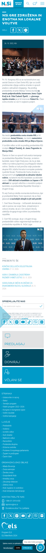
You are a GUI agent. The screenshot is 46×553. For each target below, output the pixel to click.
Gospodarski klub (9, 475)
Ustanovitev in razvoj (11, 397)
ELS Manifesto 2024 (9, 535)
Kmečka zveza (8, 478)
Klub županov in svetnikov (13, 487)
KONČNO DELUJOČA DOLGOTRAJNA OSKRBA (17, 267)
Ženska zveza (8, 472)
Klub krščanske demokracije (14, 491)
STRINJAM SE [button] (27, 548)
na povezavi (25, 318)
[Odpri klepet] (40, 547)
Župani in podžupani (11, 453)
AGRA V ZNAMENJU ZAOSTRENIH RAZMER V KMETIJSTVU (17, 276)
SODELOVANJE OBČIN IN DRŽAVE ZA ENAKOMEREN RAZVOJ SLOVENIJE (19, 286)
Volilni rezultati (8, 412)
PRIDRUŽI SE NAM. (18, 3)
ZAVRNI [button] (18, 548)
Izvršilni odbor (8, 431)
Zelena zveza (8, 484)
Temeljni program (9, 403)
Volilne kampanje (9, 416)
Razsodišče (7, 441)
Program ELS (7, 532)
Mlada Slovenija (9, 466)
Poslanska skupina (10, 444)
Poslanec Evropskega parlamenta (16, 450)
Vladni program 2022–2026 (13, 406)
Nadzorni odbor (9, 438)
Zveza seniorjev (9, 469)
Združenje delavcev (10, 481)
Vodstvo (6, 428)
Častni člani (7, 456)
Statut (5, 400)
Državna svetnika (9, 447)
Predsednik (7, 425)
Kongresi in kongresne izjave (14, 409)
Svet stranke (7, 435)
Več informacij (8, 548)
